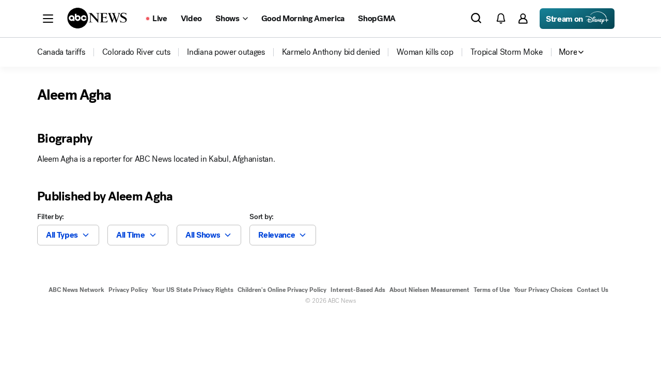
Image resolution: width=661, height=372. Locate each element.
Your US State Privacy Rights (192, 290)
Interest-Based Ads (357, 290)
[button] (48, 18)
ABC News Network (76, 290)
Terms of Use (492, 290)
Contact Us (592, 290)
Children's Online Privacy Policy (282, 290)
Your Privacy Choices (543, 290)
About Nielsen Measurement (429, 290)
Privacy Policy (128, 290)
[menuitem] (61, 52)
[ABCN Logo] (97, 18)
